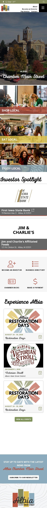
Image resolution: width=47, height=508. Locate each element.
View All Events (23, 419)
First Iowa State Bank (15, 210)
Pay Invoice (25, 11)
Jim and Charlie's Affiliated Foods (19, 243)
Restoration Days (15, 338)
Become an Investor (29, 9)
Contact (34, 11)
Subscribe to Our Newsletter (23, 477)
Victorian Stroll (14, 373)
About (35, 7)
